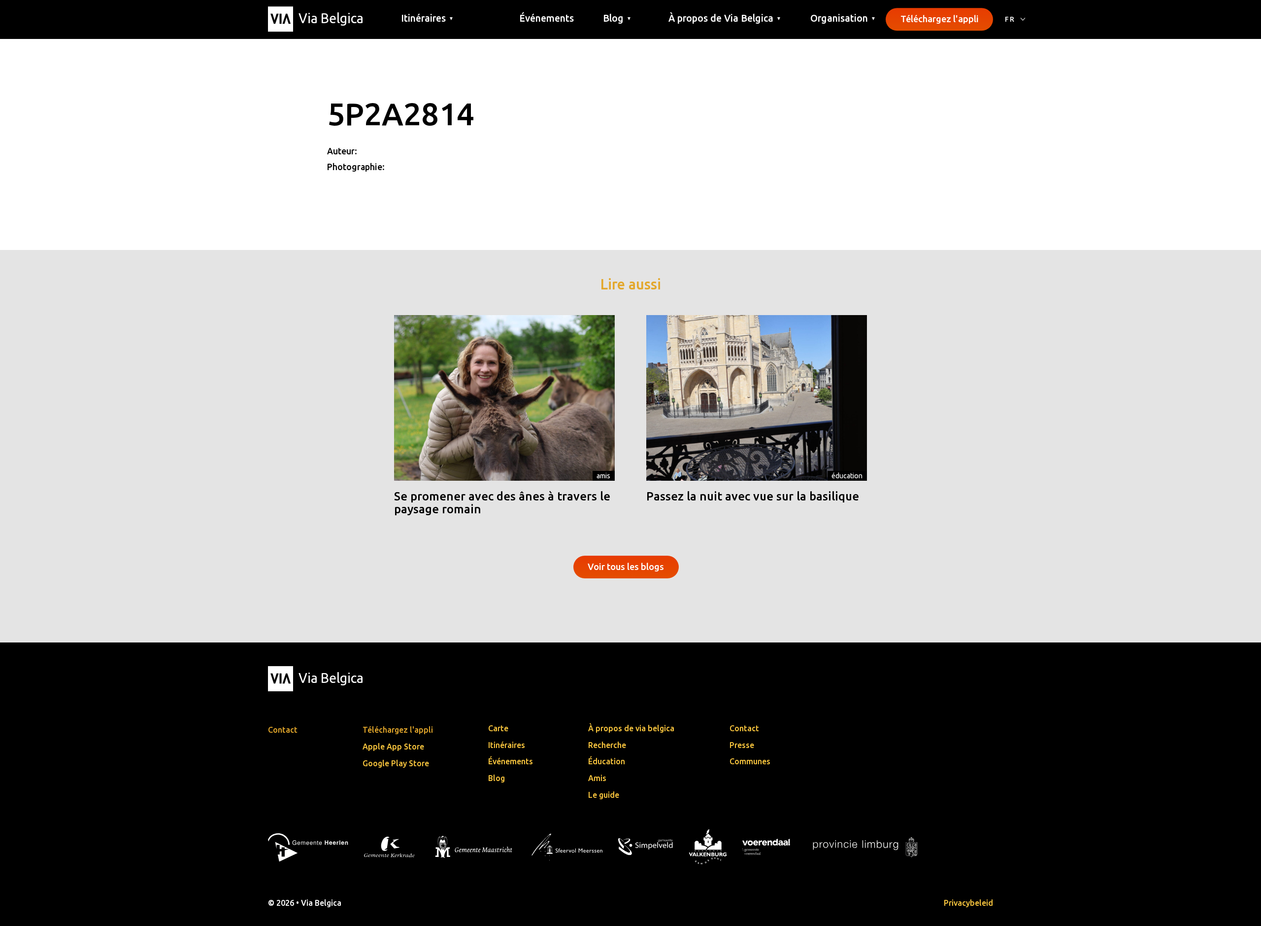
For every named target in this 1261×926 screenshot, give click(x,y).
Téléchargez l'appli (939, 19)
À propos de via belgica (631, 728)
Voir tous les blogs (626, 566)
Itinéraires (506, 745)
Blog (496, 778)
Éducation (847, 476)
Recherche (607, 745)
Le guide (603, 794)
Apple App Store (393, 746)
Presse (742, 745)
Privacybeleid (968, 902)
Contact (744, 728)
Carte (498, 728)
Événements (546, 18)
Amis (603, 476)
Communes (750, 761)
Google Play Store (396, 763)
